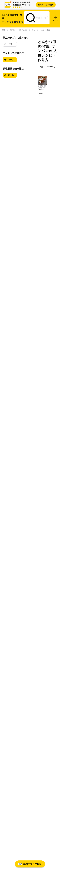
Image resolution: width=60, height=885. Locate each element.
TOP (3, 30)
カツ (33, 30)
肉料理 (12, 30)
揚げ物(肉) (23, 30)
